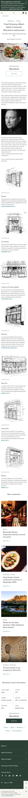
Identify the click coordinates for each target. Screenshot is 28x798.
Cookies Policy (9, 795)
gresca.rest (4, 440)
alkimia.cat (4, 487)
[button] (26, 791)
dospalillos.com (5, 251)
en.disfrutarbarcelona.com (9, 348)
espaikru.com (5, 393)
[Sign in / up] (26, 13)
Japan (5, 782)
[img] (26, 1)
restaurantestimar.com (7, 206)
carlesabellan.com (6, 299)
